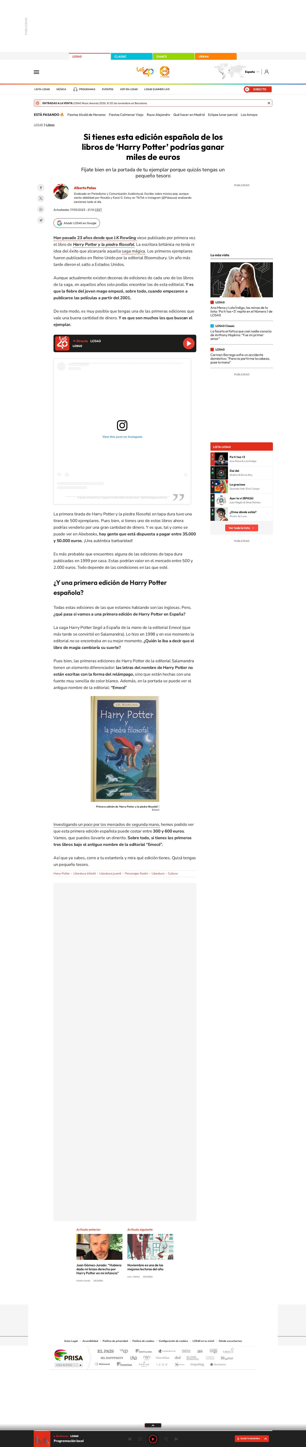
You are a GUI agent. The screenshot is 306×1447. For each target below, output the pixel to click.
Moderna (123, 1363)
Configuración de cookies (173, 1341)
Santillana (144, 1351)
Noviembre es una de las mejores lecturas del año (145, 1267)
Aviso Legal (71, 1341)
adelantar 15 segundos (166, 1439)
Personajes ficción (136, 874)
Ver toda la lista (239, 528)
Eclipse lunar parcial (223, 114)
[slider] (153, 1430)
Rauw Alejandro (158, 114)
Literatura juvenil (110, 874)
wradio (146, 1356)
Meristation (217, 1363)
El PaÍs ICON (161, 1363)
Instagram (128, 1296)
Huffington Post (111, 1356)
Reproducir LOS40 (189, 343)
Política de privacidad (115, 1341)
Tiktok (136, 1296)
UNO (134, 1356)
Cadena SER (185, 1351)
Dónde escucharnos (230, 1341)
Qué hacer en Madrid (189, 114)
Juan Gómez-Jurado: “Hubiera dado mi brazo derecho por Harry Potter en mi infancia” (98, 1269)
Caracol (227, 1351)
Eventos (107, 89)
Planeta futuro (208, 1356)
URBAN (204, 56)
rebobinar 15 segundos (139, 1439)
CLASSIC (120, 56)
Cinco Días (162, 1356)
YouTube (144, 1296)
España (250, 72)
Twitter (41, 198)
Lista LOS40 (42, 89)
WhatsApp (41, 209)
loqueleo (197, 1363)
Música (61, 89)
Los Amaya (249, 114)
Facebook (41, 187)
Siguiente (176, 1439)
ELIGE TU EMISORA (250, 1438)
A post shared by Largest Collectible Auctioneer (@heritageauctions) (122, 497)
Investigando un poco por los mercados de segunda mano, (106, 824)
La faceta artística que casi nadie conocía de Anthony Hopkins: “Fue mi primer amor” (240, 335)
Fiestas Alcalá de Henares (86, 114)
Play (153, 1439)
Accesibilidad (90, 1341)
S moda (179, 1363)
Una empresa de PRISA (68, 1355)
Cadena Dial (178, 1356)
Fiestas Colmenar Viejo (126, 114)
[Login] (267, 71)
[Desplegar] (153, 1425)
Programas (87, 89)
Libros (50, 125)
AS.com (198, 1351)
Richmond (103, 1363)
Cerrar (269, 103)
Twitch (169, 1296)
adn (212, 1351)
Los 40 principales (125, 1351)
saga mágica (133, 251)
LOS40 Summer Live (157, 89)
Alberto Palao (85, 188)
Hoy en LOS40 (129, 89)
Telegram (41, 220)
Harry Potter (61, 874)
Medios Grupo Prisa (68, 1365)
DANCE (162, 56)
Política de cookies (143, 1341)
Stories (178, 1296)
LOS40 (77, 56)
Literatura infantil (84, 874)
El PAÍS (105, 1351)
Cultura (173, 874)
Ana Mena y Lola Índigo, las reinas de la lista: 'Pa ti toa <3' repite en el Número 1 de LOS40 (241, 311)
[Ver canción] (221, 459)
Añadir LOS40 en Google (80, 223)
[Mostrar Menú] (39, 71)
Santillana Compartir (167, 1351)
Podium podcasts (144, 1363)
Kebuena (223, 1356)
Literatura (158, 874)
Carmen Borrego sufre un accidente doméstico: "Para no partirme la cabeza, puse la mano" (240, 359)
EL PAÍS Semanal (193, 1356)
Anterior (129, 1439)
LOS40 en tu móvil (203, 1341)
